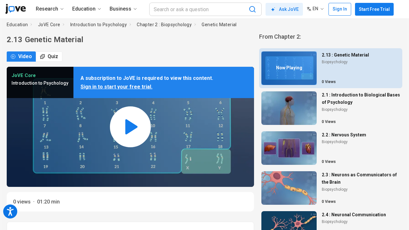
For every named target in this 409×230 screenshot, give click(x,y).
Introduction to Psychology (98, 24)
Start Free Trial (374, 9)
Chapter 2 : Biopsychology (164, 24)
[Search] (252, 9)
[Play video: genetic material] (130, 127)
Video (25, 56)
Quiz (53, 56)
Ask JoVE (289, 9)
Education (17, 24)
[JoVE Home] (15, 9)
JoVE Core (49, 24)
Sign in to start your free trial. (116, 87)
